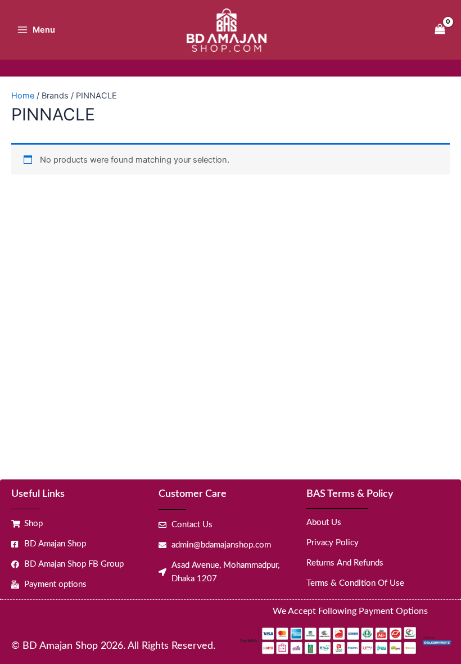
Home (22, 96)
